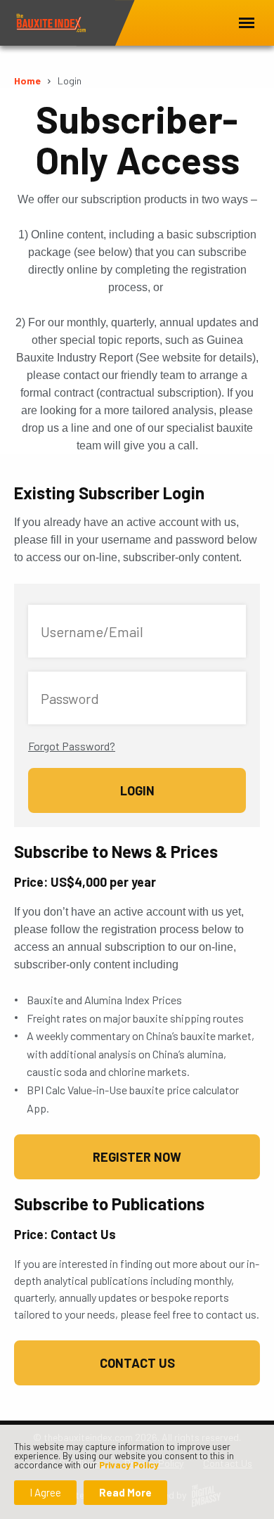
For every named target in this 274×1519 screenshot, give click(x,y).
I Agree (45, 1492)
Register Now (137, 1157)
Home (27, 80)
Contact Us (137, 1363)
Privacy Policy (129, 1464)
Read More (125, 1492)
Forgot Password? (71, 745)
